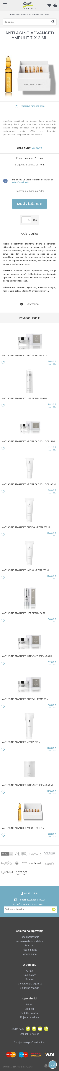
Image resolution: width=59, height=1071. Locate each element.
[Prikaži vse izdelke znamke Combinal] (50, 854)
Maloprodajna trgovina (30, 983)
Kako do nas (29, 975)
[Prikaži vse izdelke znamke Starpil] (21, 873)
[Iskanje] (53, 22)
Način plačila (30, 950)
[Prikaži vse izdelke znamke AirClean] (7, 854)
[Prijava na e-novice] (54, 909)
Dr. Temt (40, 164)
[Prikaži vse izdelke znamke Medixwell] (35, 864)
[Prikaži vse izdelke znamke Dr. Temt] (21, 864)
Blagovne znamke (29, 988)
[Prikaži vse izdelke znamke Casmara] (35, 854)
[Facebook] (27, 1029)
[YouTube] (39, 1029)
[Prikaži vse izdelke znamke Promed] (50, 864)
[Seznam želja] (49, 5)
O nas (29, 970)
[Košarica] (55, 5)
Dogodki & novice (29, 1034)
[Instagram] (33, 1029)
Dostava (29, 945)
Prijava (29, 1004)
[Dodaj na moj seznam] (3, 363)
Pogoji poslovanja (29, 937)
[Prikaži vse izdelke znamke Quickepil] (7, 873)
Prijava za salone (29, 1017)
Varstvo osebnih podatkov (29, 941)
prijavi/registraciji (20, 182)
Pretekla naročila (29, 1013)
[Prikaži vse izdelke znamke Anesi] (21, 854)
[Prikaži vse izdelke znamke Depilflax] (7, 864)
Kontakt (29, 979)
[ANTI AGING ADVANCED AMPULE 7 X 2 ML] (29, 70)
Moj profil (29, 1009)
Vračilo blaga (30, 954)
